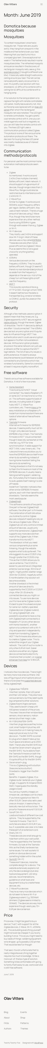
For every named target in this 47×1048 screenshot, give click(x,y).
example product (12, 72)
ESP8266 (36, 240)
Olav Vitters (10, 4)
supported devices (32, 680)
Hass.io (34, 407)
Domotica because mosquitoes (20, 28)
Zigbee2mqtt (15, 501)
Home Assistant (16, 387)
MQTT (12, 284)
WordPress (38, 1042)
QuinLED (13, 859)
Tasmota (13, 422)
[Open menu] (41, 4)
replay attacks (10, 322)
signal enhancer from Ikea (25, 658)
